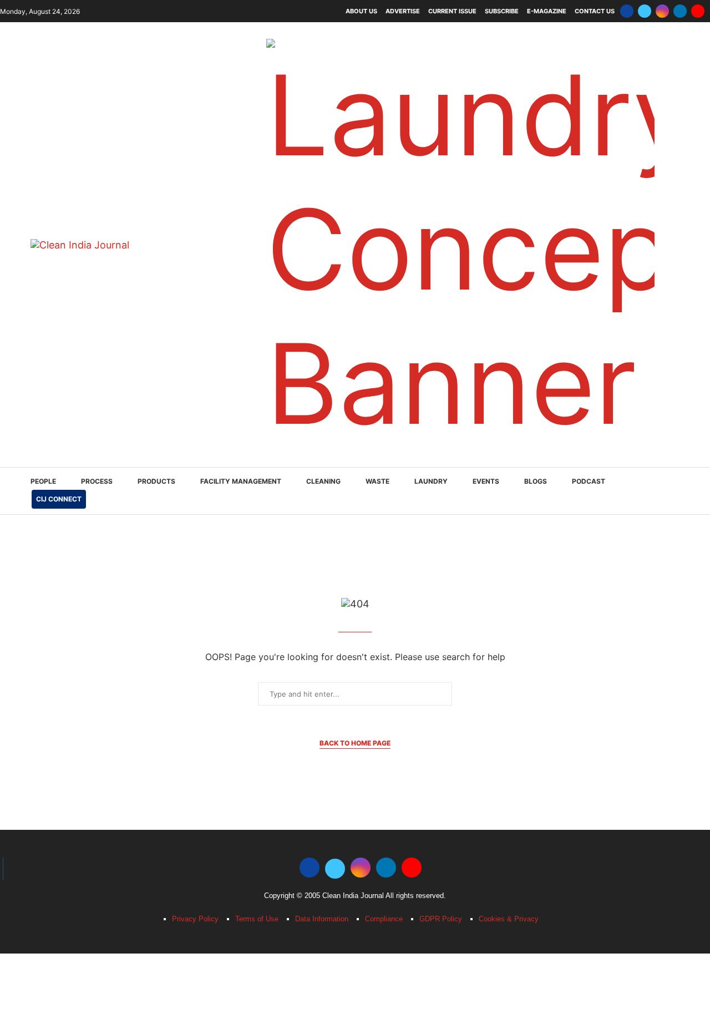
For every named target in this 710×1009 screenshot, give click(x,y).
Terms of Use (256, 919)
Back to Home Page (355, 743)
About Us (361, 11)
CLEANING (323, 481)
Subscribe (502, 11)
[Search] (673, 491)
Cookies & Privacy (509, 919)
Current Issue (452, 11)
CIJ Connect (59, 499)
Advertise (403, 11)
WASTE (377, 481)
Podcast (588, 481)
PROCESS (97, 481)
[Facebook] (626, 11)
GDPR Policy (440, 919)
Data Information (321, 919)
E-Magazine (546, 11)
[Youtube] (697, 11)
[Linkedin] (680, 11)
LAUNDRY (431, 481)
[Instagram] (662, 11)
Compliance (384, 919)
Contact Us (595, 11)
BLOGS (535, 481)
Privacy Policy (195, 919)
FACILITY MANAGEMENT (240, 481)
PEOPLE (43, 481)
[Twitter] (644, 11)
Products (156, 481)
